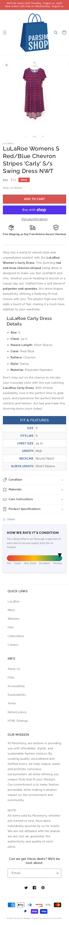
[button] (5, 32)
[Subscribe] (57, 873)
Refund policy (17, 712)
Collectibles (16, 636)
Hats (11, 627)
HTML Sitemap (18, 720)
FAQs (11, 677)
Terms (12, 703)
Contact (13, 644)
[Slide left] (26, 136)
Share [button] (11, 519)
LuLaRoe (13, 601)
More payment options (34, 219)
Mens (11, 610)
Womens (14, 618)
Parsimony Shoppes (22, 918)
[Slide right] (43, 136)
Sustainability (17, 694)
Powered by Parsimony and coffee (47, 918)
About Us (14, 668)
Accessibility (16, 686)
